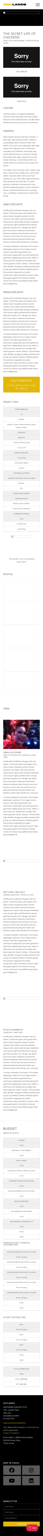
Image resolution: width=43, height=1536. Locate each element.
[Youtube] (12, 1480)
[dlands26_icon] (17, 4)
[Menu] (36, 4)
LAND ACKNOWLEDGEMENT (14, 1423)
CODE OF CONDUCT (11, 1433)
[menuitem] (36, 4)
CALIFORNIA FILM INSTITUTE (15, 1407)
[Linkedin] (31, 1480)
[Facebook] (12, 1470)
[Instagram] (31, 1470)
